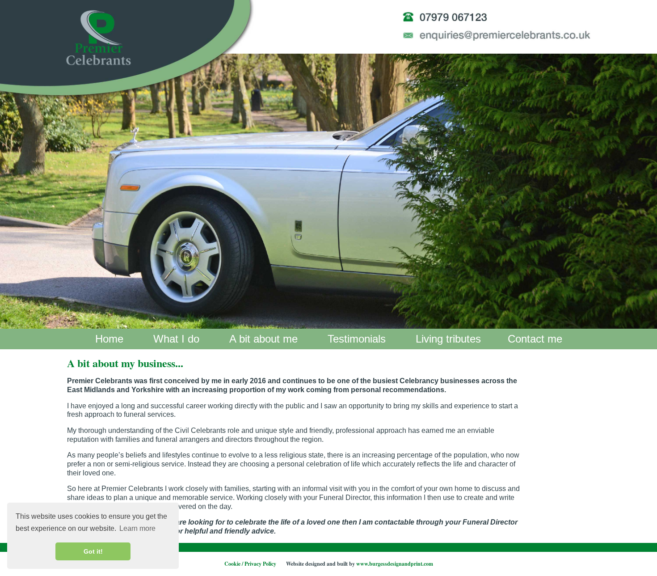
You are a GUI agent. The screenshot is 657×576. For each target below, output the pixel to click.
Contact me (535, 339)
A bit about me (263, 339)
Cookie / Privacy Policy (250, 564)
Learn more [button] (137, 528)
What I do (176, 339)
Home (109, 339)
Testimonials (357, 339)
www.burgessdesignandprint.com (394, 564)
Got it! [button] (93, 551)
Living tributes (448, 339)
